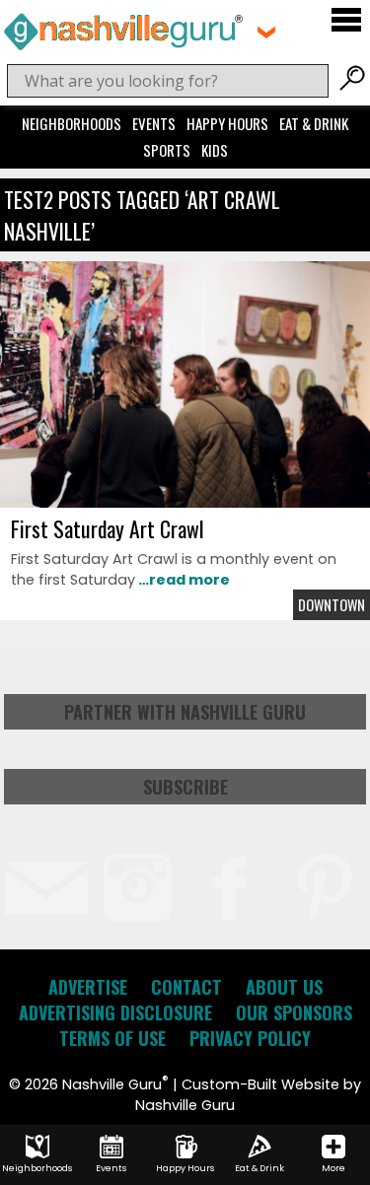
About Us (284, 987)
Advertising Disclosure (115, 1012)
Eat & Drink (313, 123)
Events (154, 123)
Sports (166, 150)
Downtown (331, 604)
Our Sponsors (294, 1012)
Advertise (87, 987)
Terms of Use (112, 1038)
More (333, 1168)
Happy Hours (227, 123)
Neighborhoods (71, 123)
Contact (186, 987)
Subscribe (185, 787)
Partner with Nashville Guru (185, 712)
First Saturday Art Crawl (107, 528)
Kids (214, 150)
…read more (182, 580)
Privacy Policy (250, 1038)
